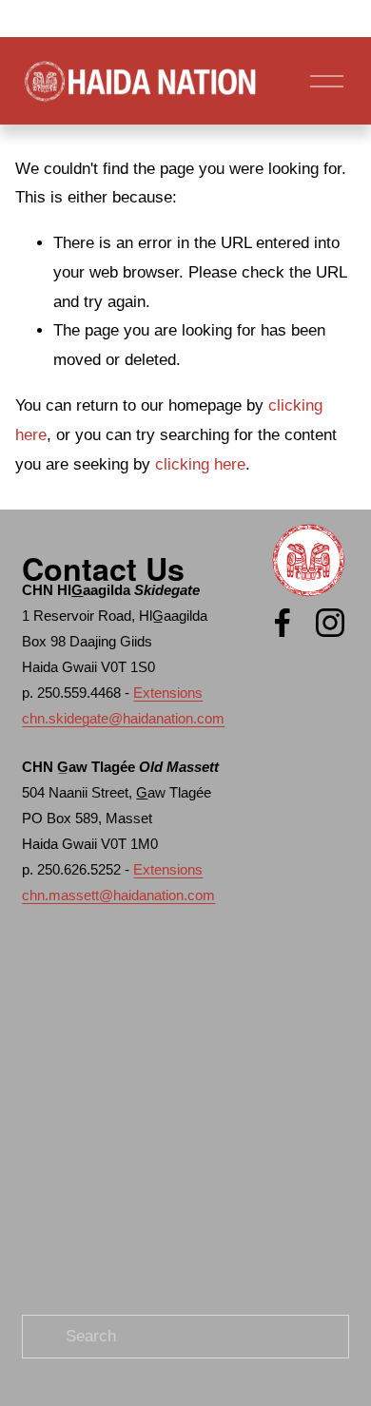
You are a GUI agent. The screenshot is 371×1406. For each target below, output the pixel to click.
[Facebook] (282, 622)
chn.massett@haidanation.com (118, 895)
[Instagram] (330, 622)
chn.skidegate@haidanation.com (123, 718)
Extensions (168, 692)
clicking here (200, 464)
